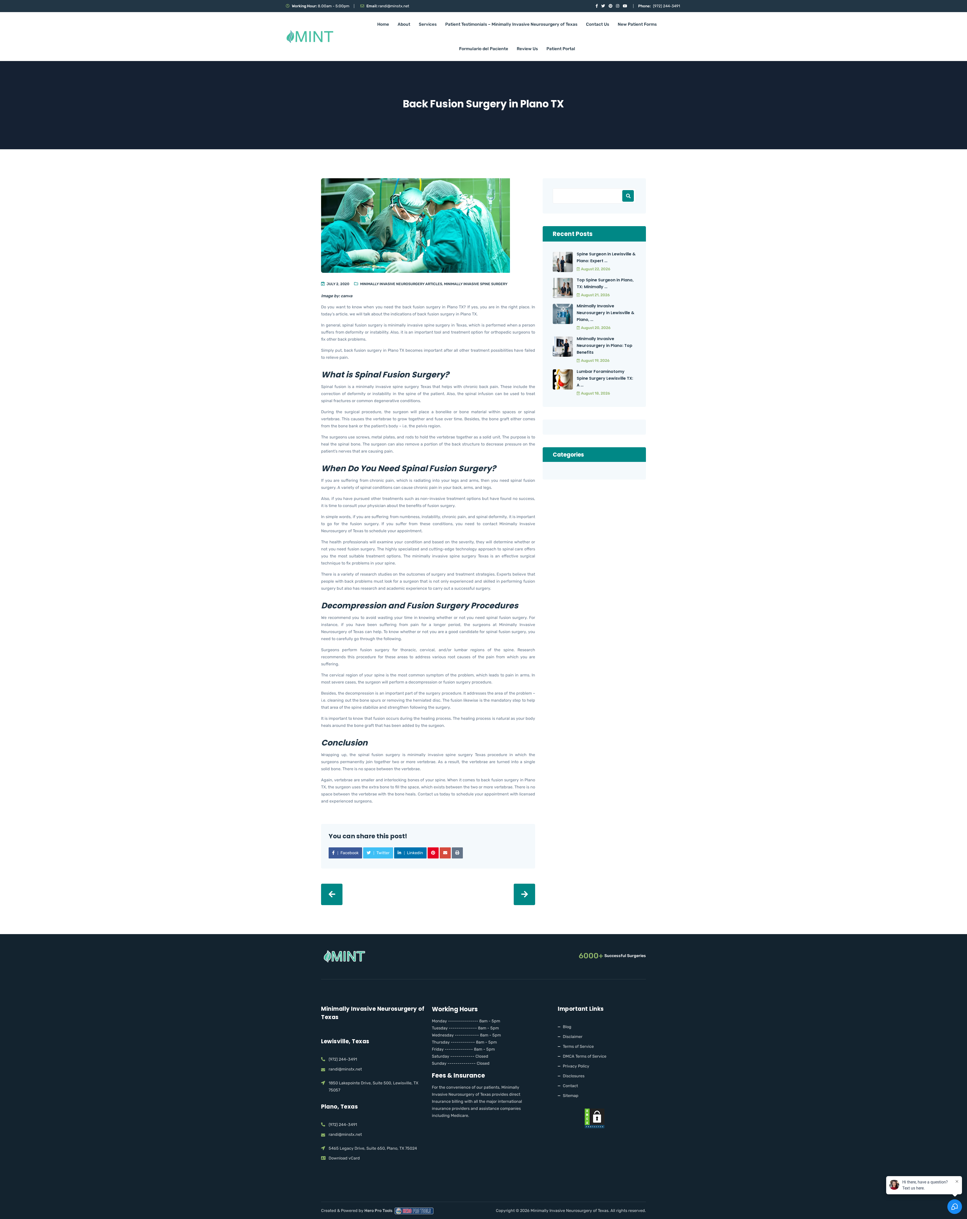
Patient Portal (560, 48)
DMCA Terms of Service (584, 1056)
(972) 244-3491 (666, 6)
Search (628, 196)
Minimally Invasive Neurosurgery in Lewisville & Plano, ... (605, 312)
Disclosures (573, 1075)
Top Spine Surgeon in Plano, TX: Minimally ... (605, 283)
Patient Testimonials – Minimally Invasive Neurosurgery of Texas (511, 24)
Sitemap (570, 1095)
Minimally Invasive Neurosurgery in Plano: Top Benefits (604, 345)
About (404, 24)
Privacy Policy (576, 1065)
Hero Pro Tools (379, 1210)
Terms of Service (578, 1046)
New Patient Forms (637, 24)
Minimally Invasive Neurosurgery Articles (401, 284)
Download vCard (344, 1157)
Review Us (527, 48)
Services (428, 24)
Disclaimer (572, 1036)
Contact (570, 1085)
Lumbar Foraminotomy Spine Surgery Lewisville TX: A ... (605, 378)
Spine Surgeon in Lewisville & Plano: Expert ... (606, 257)
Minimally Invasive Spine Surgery (475, 284)
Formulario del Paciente (483, 48)
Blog (567, 1026)
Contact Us (597, 24)
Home (383, 24)
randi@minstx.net (393, 6)
